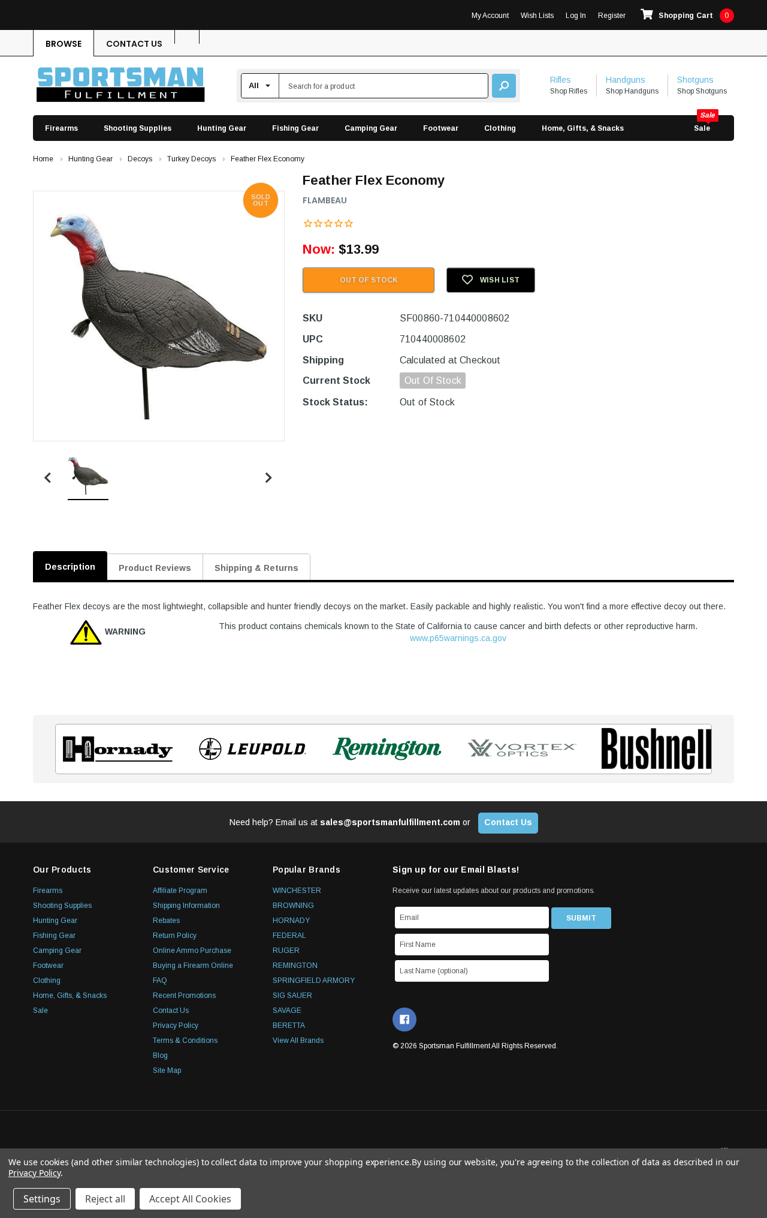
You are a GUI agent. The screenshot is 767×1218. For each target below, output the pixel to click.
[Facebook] (404, 1019)
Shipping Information (186, 905)
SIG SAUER (292, 995)
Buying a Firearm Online (193, 965)
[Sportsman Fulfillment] (121, 86)
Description (70, 567)
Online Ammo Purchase (192, 950)
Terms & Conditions (185, 1040)
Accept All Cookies (190, 1198)
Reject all (105, 1198)
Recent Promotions (184, 995)
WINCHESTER (297, 890)
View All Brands (298, 1040)
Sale (702, 128)
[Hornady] (114, 749)
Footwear (440, 128)
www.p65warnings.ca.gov (458, 638)
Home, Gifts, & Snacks (583, 128)
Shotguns (695, 80)
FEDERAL (289, 935)
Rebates (166, 920)
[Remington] (383, 749)
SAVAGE (287, 1010)
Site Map (167, 1070)
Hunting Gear (221, 128)
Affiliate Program (180, 890)
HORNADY (291, 920)
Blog (160, 1055)
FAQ (160, 980)
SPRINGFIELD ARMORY (314, 980)
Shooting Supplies (137, 128)
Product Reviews (155, 568)
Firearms (61, 128)
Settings (42, 1198)
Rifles (560, 80)
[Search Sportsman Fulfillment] (504, 86)
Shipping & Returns (256, 568)
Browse (63, 44)
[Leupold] (249, 749)
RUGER (286, 950)
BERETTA (289, 1025)
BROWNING (293, 905)
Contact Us (134, 44)
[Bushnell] (652, 749)
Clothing (500, 128)
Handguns (625, 80)
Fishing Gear (295, 128)
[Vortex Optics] (518, 749)
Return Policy (175, 935)
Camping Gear (371, 128)
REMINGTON (295, 965)
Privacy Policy (175, 1025)
